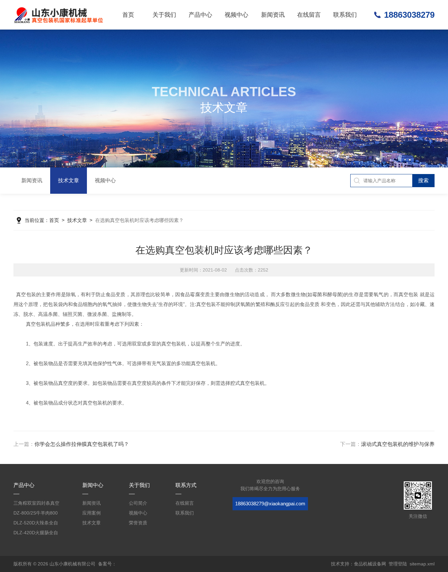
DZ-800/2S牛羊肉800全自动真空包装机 (35, 514)
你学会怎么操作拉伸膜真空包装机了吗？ (81, 444)
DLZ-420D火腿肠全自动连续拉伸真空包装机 (36, 534)
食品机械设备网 (370, 563)
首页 (128, 14)
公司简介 (138, 503)
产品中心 (200, 14)
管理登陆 (398, 563)
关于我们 (164, 14)
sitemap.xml (422, 563)
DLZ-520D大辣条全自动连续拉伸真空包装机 (36, 524)
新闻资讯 (273, 14)
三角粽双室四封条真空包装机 (36, 504)
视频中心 (236, 14)
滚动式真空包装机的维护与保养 (398, 444)
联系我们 (345, 14)
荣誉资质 (138, 522)
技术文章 (68, 180)
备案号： (107, 563)
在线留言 (309, 14)
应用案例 (91, 513)
